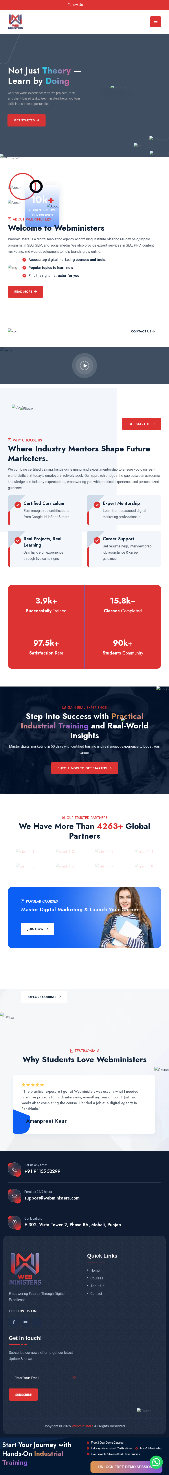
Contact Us (141, 331)
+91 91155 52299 (42, 1171)
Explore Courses (42, 997)
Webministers (82, 1426)
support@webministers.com (52, 1198)
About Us (97, 1286)
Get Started (24, 120)
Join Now (36, 929)
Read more (23, 291)
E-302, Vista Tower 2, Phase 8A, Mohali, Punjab (72, 1225)
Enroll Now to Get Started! (82, 768)
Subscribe (23, 1394)
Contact (96, 1294)
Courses (96, 1278)
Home (95, 1271)
